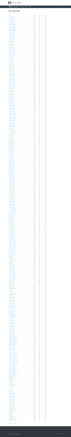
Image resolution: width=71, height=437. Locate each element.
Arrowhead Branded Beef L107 (13, 38)
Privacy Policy (10, 434)
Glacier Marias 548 (11, 158)
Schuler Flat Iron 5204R (12, 384)
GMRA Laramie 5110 (11, 166)
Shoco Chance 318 (11, 387)
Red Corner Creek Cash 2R (12, 347)
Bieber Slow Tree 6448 (12, 85)
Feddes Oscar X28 (11, 140)
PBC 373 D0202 (11, 318)
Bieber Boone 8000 (11, 62)
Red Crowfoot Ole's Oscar (12, 349)
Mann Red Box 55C (11, 280)
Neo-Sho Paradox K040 (12, 306)
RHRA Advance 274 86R (12, 376)
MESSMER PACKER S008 (12, 288)
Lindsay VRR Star (11, 254)
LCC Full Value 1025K (12, 221)
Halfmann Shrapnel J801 (12, 178)
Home (11, 6)
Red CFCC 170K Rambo (12, 346)
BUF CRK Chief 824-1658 (12, 117)
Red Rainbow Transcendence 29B (13, 361)
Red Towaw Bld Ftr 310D (12, 373)
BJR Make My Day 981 (12, 94)
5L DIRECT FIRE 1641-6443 (12, 30)
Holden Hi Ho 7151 (11, 187)
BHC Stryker (10, 59)
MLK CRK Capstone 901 (12, 297)
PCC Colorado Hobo (11, 321)
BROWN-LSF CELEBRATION (13, 114)
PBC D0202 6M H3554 (12, 320)
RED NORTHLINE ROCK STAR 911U (14, 355)
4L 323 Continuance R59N (12, 24)
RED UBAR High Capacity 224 (13, 375)
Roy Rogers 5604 (11, 381)
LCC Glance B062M (11, 222)
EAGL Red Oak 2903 (11, 135)
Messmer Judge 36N (11, 285)
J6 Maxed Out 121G (11, 193)
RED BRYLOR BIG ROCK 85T (13, 341)
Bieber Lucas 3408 (11, 68)
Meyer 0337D (10, 291)
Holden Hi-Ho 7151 (11, 189)
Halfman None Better (11, 175)
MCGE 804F (10, 282)
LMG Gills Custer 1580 (12, 265)
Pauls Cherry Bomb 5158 (12, 317)
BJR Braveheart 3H (11, 91)
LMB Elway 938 (11, 262)
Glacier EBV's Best (11, 149)
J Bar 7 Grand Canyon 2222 (12, 192)
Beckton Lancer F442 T (12, 53)
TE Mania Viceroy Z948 (12, 407)
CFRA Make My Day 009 (12, 126)
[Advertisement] (48, 3)
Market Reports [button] (15, 6)
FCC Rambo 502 (11, 137)
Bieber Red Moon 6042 (12, 79)
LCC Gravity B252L (11, 224)
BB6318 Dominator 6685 (12, 44)
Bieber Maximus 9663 (12, 73)
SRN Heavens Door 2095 (12, 399)
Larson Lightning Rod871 (12, 201)
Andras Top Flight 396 (12, 35)
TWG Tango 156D (11, 410)
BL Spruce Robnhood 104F (12, 102)
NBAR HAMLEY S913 (12, 303)
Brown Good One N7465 (12, 108)
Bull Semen (22, 6)
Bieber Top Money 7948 (12, 88)
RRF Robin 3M (11, 382)
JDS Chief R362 (11, 196)
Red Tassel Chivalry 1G (12, 370)
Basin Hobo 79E (11, 42)
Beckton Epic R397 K (11, 47)
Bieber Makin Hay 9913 (12, 71)
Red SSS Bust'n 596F (12, 367)
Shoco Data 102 (11, 390)
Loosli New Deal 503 (11, 268)
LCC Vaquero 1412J (11, 236)
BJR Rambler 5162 (11, 100)
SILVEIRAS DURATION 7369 (12, 393)
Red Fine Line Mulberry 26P (12, 352)
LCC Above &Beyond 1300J (12, 210)
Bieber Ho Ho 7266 (11, 67)
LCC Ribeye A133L (11, 230)
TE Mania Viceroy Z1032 (12, 405)
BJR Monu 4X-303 (11, 96)
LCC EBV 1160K (11, 216)
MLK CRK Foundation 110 (12, 300)
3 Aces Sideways (11, 21)
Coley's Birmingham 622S (12, 132)
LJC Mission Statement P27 (12, 259)
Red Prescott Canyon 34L (12, 358)
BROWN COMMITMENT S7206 (13, 105)
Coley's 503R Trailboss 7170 (12, 131)
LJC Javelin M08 (11, 256)
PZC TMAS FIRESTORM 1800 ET (13, 326)
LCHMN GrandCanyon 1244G (13, 239)
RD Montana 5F (11, 329)
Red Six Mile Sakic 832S (12, 364)
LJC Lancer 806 (11, 257)
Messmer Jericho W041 (12, 283)
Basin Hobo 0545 (11, 41)
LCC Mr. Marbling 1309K (12, 228)
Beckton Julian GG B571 (12, 50)
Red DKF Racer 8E (11, 350)
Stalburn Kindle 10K (11, 402)
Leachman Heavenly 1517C (12, 248)
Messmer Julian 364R (12, 286)
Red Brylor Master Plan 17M (12, 343)
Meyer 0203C (10, 289)
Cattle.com (10, 423)
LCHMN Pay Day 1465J (12, 242)
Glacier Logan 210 (11, 155)
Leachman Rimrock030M (12, 253)
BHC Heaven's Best (11, 56)
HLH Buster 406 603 (11, 184)
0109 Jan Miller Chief (11, 18)
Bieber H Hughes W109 (12, 65)
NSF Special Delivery (11, 312)
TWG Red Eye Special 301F (12, 408)
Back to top (60, 433)
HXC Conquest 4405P (12, 190)
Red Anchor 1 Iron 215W (12, 338)
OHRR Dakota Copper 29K (12, 314)
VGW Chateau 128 (11, 413)
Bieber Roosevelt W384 (12, 82)
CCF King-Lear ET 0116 (12, 123)
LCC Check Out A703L (12, 213)
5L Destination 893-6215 (12, 27)
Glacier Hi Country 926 (12, 152)
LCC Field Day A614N (12, 219)
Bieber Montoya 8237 (12, 76)
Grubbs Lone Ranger (11, 172)
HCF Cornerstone (11, 181)
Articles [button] (30, 6)
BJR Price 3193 (11, 99)
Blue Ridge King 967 (11, 103)
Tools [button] (26, 6)
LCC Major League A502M (12, 225)
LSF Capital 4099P (11, 271)
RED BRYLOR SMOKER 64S (12, 344)
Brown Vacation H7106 (12, 111)
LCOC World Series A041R (12, 245)
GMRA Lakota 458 (11, 164)
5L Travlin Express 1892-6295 (13, 33)
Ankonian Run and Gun (12, 36)
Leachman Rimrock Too (12, 251)
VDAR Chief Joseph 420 (12, 411)
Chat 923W (10, 128)
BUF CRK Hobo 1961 (11, 120)
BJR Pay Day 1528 (11, 97)
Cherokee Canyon (11, 129)
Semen (13, 423)
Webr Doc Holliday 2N (12, 416)
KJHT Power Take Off (12, 198)
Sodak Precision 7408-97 (12, 396)
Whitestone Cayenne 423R (12, 419)
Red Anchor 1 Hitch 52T (12, 335)
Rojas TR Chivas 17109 (12, 379)
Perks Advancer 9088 (11, 323)
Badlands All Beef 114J (12, 39)
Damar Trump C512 (11, 134)
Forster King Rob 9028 (12, 143)
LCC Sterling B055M (11, 233)
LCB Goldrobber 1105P (12, 207)
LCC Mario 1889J (11, 227)
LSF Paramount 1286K (12, 277)
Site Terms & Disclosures (17, 434)
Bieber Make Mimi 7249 (12, 70)
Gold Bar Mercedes (11, 169)
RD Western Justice (11, 332)
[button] (61, 7)
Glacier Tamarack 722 (12, 161)
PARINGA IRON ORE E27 (12, 315)
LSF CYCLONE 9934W (12, 274)
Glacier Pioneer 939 (11, 160)
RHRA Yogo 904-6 (11, 378)
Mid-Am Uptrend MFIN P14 (12, 294)
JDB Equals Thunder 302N (12, 195)
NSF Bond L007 (11, 309)
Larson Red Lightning (12, 204)
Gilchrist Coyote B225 (12, 146)
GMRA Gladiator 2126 (12, 163)
